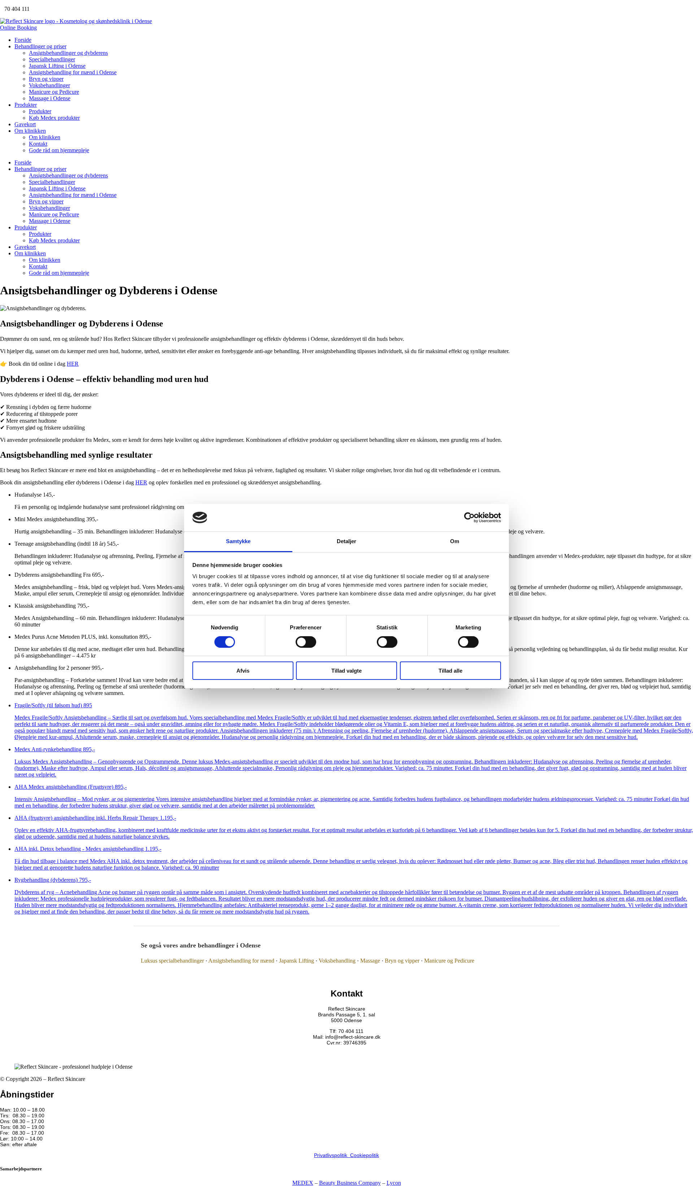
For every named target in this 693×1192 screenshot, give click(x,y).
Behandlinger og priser (40, 46)
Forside (22, 40)
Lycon (394, 1183)
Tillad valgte (346, 671)
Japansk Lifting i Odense (57, 66)
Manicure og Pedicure (54, 92)
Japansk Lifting (296, 961)
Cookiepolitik (364, 1155)
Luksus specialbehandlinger (172, 961)
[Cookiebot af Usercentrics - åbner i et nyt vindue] (469, 517)
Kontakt (38, 144)
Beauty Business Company (350, 1183)
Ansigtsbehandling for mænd (241, 961)
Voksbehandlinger (49, 85)
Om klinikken (30, 131)
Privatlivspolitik (332, 1155)
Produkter (25, 105)
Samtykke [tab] (238, 541)
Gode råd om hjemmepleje (59, 150)
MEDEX (302, 1183)
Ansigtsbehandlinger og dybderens (68, 53)
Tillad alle (450, 671)
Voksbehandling (337, 961)
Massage (370, 961)
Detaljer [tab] (347, 541)
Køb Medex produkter (54, 118)
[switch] (306, 642)
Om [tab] (454, 541)
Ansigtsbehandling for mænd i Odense (73, 72)
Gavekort (25, 124)
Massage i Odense (49, 98)
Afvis (242, 671)
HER (73, 364)
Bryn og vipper (46, 79)
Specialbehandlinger (52, 59)
